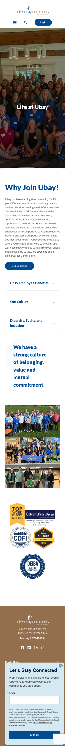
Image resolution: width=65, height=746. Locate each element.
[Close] (61, 666)
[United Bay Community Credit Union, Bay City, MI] (32, 9)
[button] (32, 283)
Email (12, 693)
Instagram (36, 647)
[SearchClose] (25, 22)
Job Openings (19, 265)
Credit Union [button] (12, 662)
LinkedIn (29, 647)
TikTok (42, 647)
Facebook (22, 647)
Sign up (34, 735)
